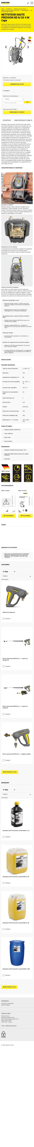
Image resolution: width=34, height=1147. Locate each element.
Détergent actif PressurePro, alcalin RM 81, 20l (16, 923)
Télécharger (9, 515)
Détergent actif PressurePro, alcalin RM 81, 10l (16, 876)
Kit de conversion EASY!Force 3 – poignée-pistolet (17, 754)
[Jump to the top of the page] (29, 1143)
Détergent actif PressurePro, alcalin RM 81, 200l (16, 969)
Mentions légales (5, 1005)
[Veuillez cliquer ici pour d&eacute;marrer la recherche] (27, 102)
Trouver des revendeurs (7, 1003)
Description (7, 120)
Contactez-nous (6, 1013)
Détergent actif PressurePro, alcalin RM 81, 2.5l (16, 830)
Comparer (7, 90)
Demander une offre (17, 84)
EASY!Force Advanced (9, 612)
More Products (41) (9, 987)
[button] (6, 47)
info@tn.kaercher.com (10, 1025)
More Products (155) (9, 772)
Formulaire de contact (17, 112)
